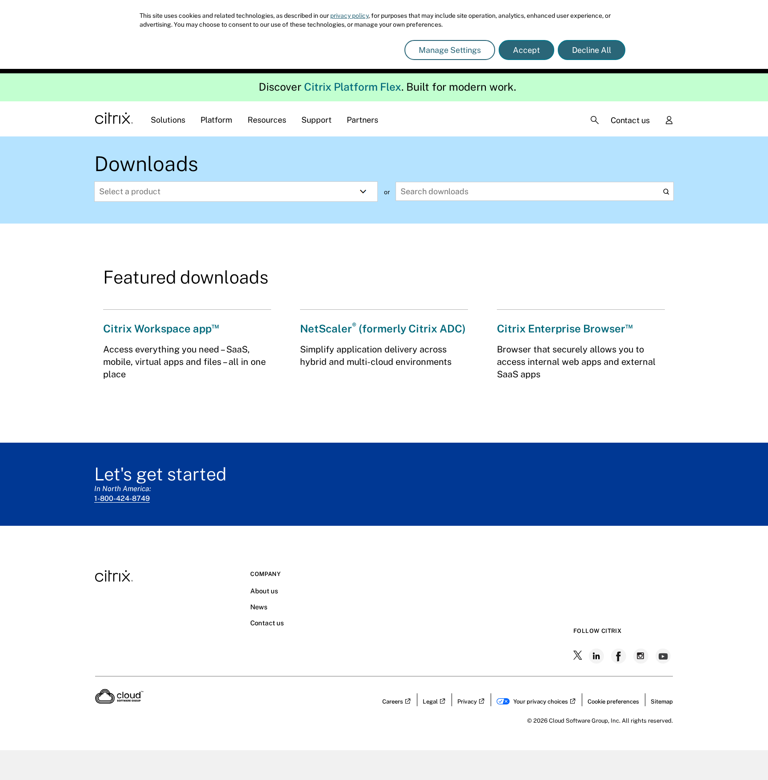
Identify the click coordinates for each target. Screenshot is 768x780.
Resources (267, 119)
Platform (216, 119)
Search (666, 192)
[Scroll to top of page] (744, 754)
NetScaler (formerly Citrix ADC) (383, 328)
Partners (362, 119)
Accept (526, 50)
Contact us (630, 120)
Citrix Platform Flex (352, 86)
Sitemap (662, 701)
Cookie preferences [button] (613, 701)
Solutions (168, 119)
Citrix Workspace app (161, 328)
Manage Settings (450, 50)
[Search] (595, 120)
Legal (430, 701)
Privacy (467, 701)
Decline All (591, 50)
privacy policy (349, 15)
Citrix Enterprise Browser (565, 328)
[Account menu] (669, 121)
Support (316, 119)
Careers (392, 701)
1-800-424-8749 (122, 498)
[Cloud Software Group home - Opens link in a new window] (119, 701)
